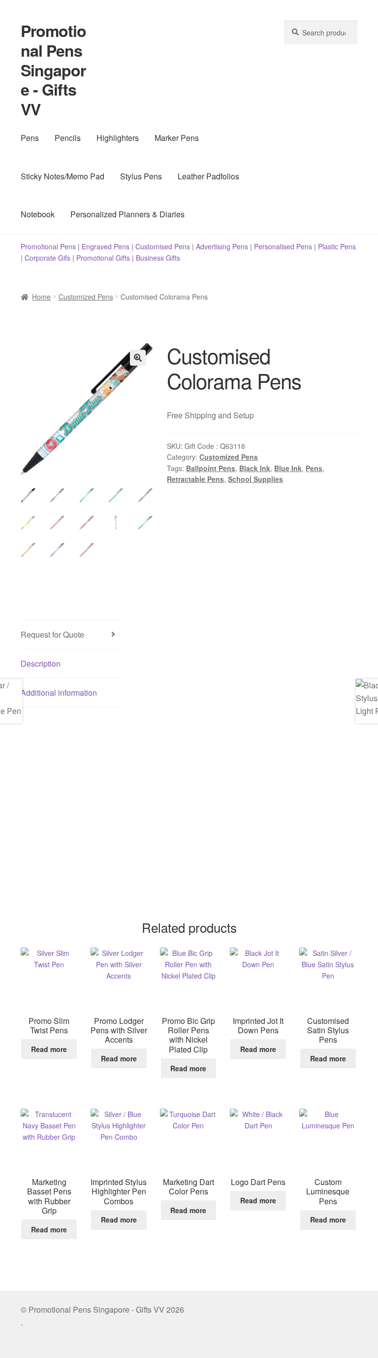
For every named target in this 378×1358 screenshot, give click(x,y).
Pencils (68, 137)
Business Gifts (158, 258)
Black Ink (254, 468)
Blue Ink (288, 468)
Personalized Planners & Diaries (127, 214)
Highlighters (117, 137)
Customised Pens (162, 246)
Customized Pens (86, 297)
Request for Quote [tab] (52, 634)
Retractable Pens (195, 479)
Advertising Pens (222, 246)
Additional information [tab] (59, 692)
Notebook (38, 214)
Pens (30, 137)
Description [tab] (41, 663)
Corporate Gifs (47, 258)
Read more (49, 1049)
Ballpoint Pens (210, 468)
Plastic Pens (337, 246)
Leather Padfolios (208, 176)
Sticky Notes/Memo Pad (62, 176)
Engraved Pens (105, 246)
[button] (138, 358)
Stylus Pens (141, 176)
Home (41, 297)
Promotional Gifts (103, 258)
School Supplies (255, 479)
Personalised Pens (283, 246)
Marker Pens (177, 137)
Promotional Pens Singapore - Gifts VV (53, 69)
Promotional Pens (48, 246)
